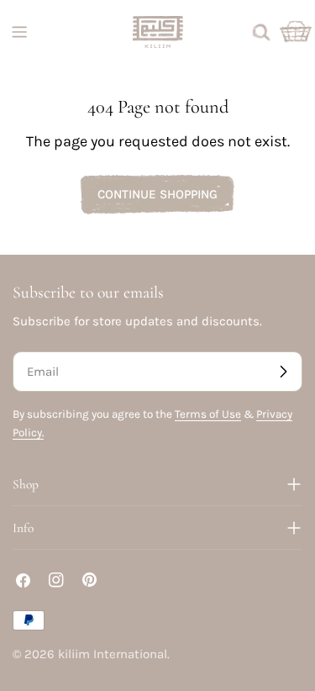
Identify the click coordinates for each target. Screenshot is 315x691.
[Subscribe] (283, 371)
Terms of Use (208, 414)
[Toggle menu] (19, 32)
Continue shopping (157, 194)
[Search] (261, 32)
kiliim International (112, 654)
